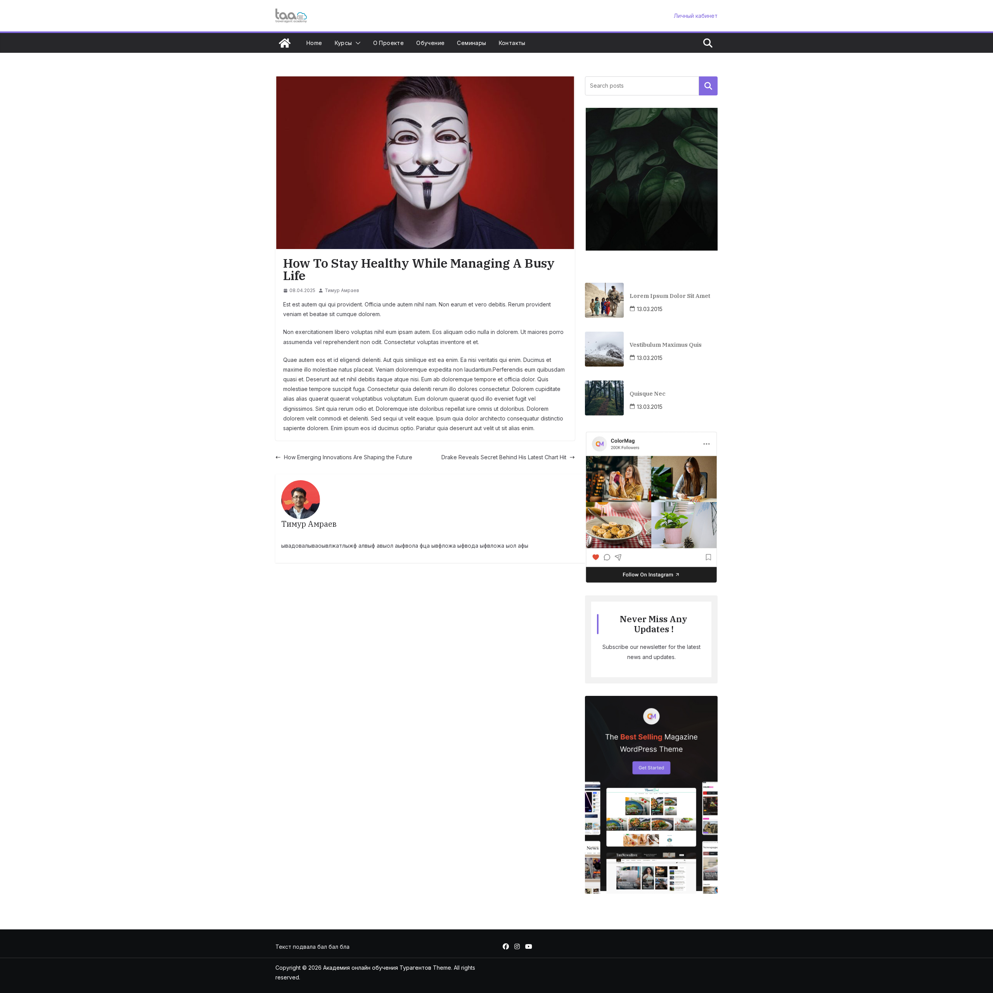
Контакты (512, 43)
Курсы (343, 43)
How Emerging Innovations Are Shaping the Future (348, 457)
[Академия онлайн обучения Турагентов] (285, 43)
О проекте (388, 43)
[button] (356, 43)
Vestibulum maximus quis (666, 344)
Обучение (430, 43)
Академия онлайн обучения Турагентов (377, 967)
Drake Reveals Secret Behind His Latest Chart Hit (503, 457)
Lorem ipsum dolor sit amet (670, 295)
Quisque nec (648, 393)
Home (314, 43)
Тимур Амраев (342, 290)
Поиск (708, 86)
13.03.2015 (650, 309)
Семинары (471, 43)
